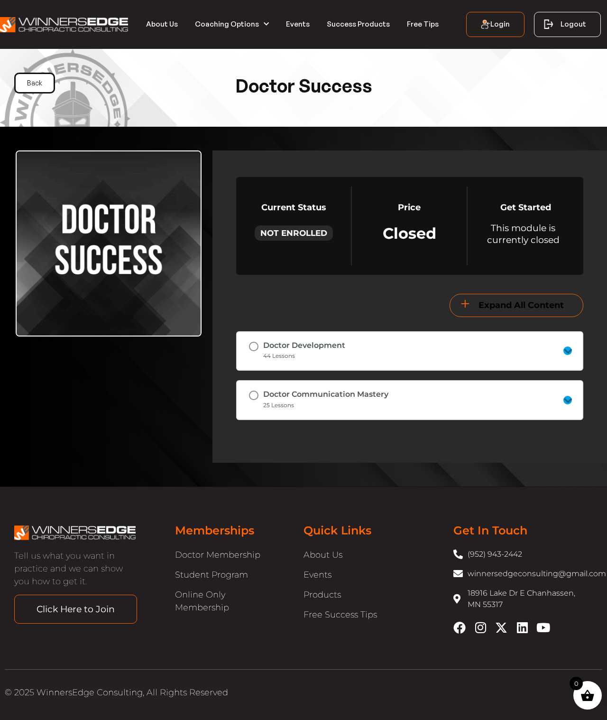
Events (298, 23)
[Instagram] (480, 627)
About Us (162, 23)
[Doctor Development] (567, 351)
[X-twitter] (501, 627)
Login (500, 23)
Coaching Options (227, 23)
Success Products (358, 23)
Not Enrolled (293, 233)
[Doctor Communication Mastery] (567, 400)
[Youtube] (543, 627)
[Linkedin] (522, 627)
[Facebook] (459, 627)
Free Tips (423, 23)
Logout (573, 23)
